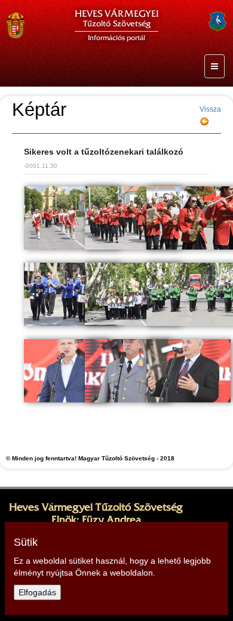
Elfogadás (37, 592)
